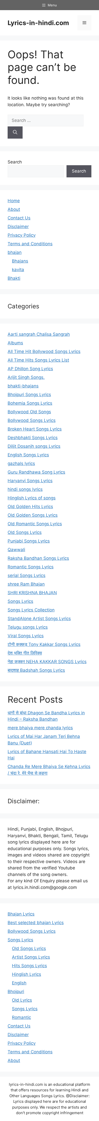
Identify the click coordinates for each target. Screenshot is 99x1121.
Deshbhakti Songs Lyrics (33, 437)
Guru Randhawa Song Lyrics (36, 472)
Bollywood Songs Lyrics (32, 420)
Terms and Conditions (30, 243)
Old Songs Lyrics (25, 532)
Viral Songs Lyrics (26, 635)
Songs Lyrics (20, 601)
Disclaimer (18, 226)
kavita (18, 269)
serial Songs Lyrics (26, 575)
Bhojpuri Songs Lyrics (29, 394)
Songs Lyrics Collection (31, 609)
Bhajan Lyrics (21, 914)
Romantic (21, 1017)
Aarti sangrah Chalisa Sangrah (39, 334)
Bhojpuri (16, 991)
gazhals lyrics (21, 463)
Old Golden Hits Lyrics (30, 506)
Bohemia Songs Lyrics (30, 403)
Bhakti (14, 278)
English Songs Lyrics (28, 454)
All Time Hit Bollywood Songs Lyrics (44, 351)
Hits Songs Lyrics (29, 965)
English (19, 982)
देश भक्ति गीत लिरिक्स (25, 653)
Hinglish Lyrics (26, 974)
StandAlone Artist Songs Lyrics (39, 618)
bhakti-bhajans (23, 385)
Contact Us (19, 217)
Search (15, 161)
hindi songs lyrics (25, 489)
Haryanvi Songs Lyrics (30, 480)
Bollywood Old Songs (29, 411)
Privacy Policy (22, 235)
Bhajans (20, 261)
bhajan (15, 252)
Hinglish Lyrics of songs (32, 497)
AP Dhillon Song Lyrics (30, 368)
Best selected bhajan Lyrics (36, 922)
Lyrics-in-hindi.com (38, 23)
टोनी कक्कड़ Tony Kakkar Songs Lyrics (44, 644)
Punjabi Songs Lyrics (29, 541)
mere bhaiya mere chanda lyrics (40, 727)
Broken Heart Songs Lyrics (35, 429)
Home (14, 200)
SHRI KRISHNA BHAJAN (32, 592)
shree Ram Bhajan (26, 584)
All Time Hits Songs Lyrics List (38, 360)
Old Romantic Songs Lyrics (35, 523)
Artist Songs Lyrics (31, 957)
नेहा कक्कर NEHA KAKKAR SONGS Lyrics (47, 661)
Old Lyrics (22, 1000)
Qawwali (16, 549)
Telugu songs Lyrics (28, 627)
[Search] (15, 132)
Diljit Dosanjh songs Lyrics (34, 446)
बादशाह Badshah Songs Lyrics (36, 670)
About (14, 209)
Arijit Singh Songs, (26, 377)
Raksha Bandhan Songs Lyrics (38, 558)
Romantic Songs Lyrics (31, 566)
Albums (15, 342)
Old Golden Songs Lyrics (33, 515)
